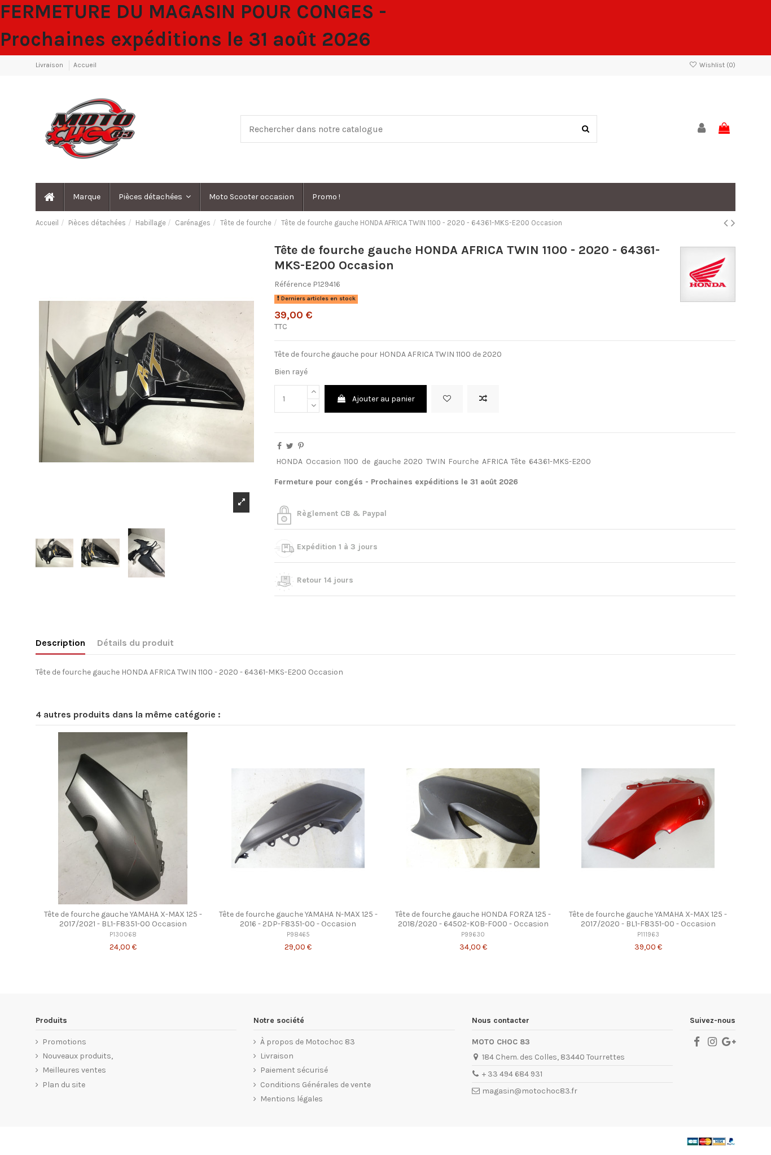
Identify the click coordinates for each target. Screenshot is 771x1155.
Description (60, 642)
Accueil (85, 65)
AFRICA (495, 461)
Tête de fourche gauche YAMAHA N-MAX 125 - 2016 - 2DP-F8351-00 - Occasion (298, 919)
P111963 (648, 934)
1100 (351, 461)
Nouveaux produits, (77, 1056)
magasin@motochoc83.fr (529, 1091)
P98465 (298, 934)
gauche (387, 461)
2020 (413, 461)
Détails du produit (135, 642)
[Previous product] (727, 223)
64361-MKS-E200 (560, 461)
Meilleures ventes (74, 1070)
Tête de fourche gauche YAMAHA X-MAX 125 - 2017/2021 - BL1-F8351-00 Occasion (123, 919)
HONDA (289, 461)
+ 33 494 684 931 (512, 1074)
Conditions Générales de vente (315, 1085)
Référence (292, 284)
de (366, 461)
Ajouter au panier (383, 399)
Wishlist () (716, 65)
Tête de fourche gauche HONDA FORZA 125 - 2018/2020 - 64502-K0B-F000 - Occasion (473, 919)
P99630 (473, 934)
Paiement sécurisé (294, 1070)
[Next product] (733, 223)
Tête (518, 461)
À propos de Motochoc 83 (307, 1042)
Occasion (323, 461)
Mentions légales (291, 1099)
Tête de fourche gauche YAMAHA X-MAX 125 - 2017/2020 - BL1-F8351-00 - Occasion (648, 919)
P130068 (123, 934)
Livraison (50, 65)
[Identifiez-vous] (702, 129)
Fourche (463, 461)
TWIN (435, 461)
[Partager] (279, 446)
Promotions (64, 1042)
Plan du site (63, 1085)
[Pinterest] (301, 446)
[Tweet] (289, 446)
